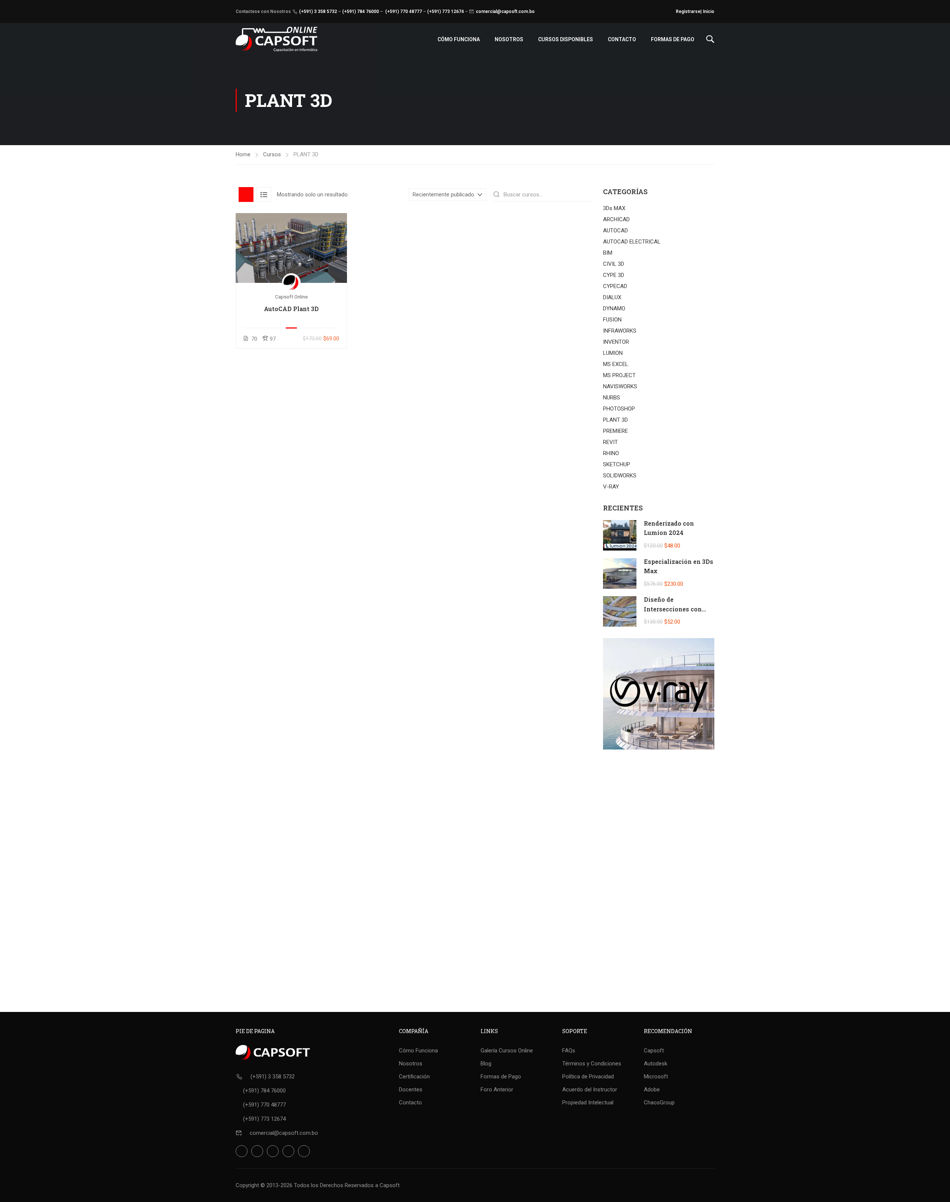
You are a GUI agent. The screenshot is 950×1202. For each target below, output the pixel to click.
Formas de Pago (672, 39)
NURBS (611, 397)
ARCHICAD (616, 219)
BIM (607, 252)
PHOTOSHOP (619, 408)
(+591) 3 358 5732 (318, 11)
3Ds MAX (614, 208)
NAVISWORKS (620, 386)
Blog (486, 1063)
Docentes (410, 1089)
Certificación (414, 1076)
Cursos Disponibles (565, 39)
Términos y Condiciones (591, 1063)
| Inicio (707, 11)
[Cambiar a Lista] (263, 194)
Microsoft (656, 1076)
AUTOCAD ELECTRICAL (632, 241)
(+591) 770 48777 (403, 11)
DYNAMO (614, 308)
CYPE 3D (613, 275)
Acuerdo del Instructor (589, 1089)
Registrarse (688, 11)
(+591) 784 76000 (360, 11)
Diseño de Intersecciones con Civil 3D (673, 608)
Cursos (272, 154)
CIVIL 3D (613, 264)
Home (243, 154)
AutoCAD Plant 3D (291, 309)
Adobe (652, 1089)
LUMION (613, 353)
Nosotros (509, 39)
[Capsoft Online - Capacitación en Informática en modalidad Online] (276, 39)
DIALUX (612, 297)
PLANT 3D (615, 420)
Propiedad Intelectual (587, 1102)
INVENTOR (616, 342)
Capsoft (654, 1050)
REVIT (610, 442)
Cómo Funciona (459, 39)
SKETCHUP (616, 464)
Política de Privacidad (588, 1076)
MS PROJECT (619, 375)
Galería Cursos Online (507, 1050)
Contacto (622, 39)
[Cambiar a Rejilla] (246, 194)
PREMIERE (615, 431)
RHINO (611, 453)
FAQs (568, 1050)
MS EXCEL (615, 364)
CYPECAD (615, 286)
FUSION (612, 319)
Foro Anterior (497, 1089)
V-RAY (611, 486)
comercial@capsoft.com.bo (505, 11)
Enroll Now (291, 248)
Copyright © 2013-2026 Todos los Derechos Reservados (305, 1185)
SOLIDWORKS (619, 475)
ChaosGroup (659, 1102)
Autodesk (655, 1063)
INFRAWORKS (619, 330)
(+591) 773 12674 (445, 11)
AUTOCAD (615, 230)
